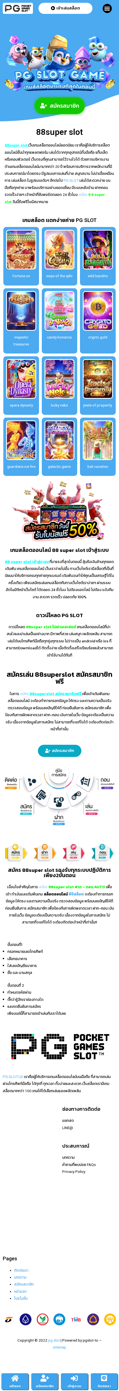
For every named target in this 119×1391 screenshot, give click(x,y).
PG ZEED (10, 1205)
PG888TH (11, 1170)
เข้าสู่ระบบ (74, 1386)
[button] (107, 8)
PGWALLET (12, 1198)
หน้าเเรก (20, 1291)
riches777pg (13, 1127)
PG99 (7, 1177)
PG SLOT (71, 180)
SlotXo (8, 1163)
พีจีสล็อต (76, 894)
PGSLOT (10, 1149)
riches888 (11, 1141)
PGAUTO (10, 1240)
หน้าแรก (14, 1386)
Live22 (8, 1155)
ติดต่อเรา (21, 1270)
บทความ (20, 1277)
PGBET (8, 1233)
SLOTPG (10, 1219)
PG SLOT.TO (13, 1184)
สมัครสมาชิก (24, 1284)
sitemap (59, 1347)
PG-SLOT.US (13, 1076)
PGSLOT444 (13, 1212)
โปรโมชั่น (21, 1298)
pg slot (54, 1340)
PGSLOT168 (13, 1191)
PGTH (7, 1226)
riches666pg (13, 1134)
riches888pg (13, 1120)
